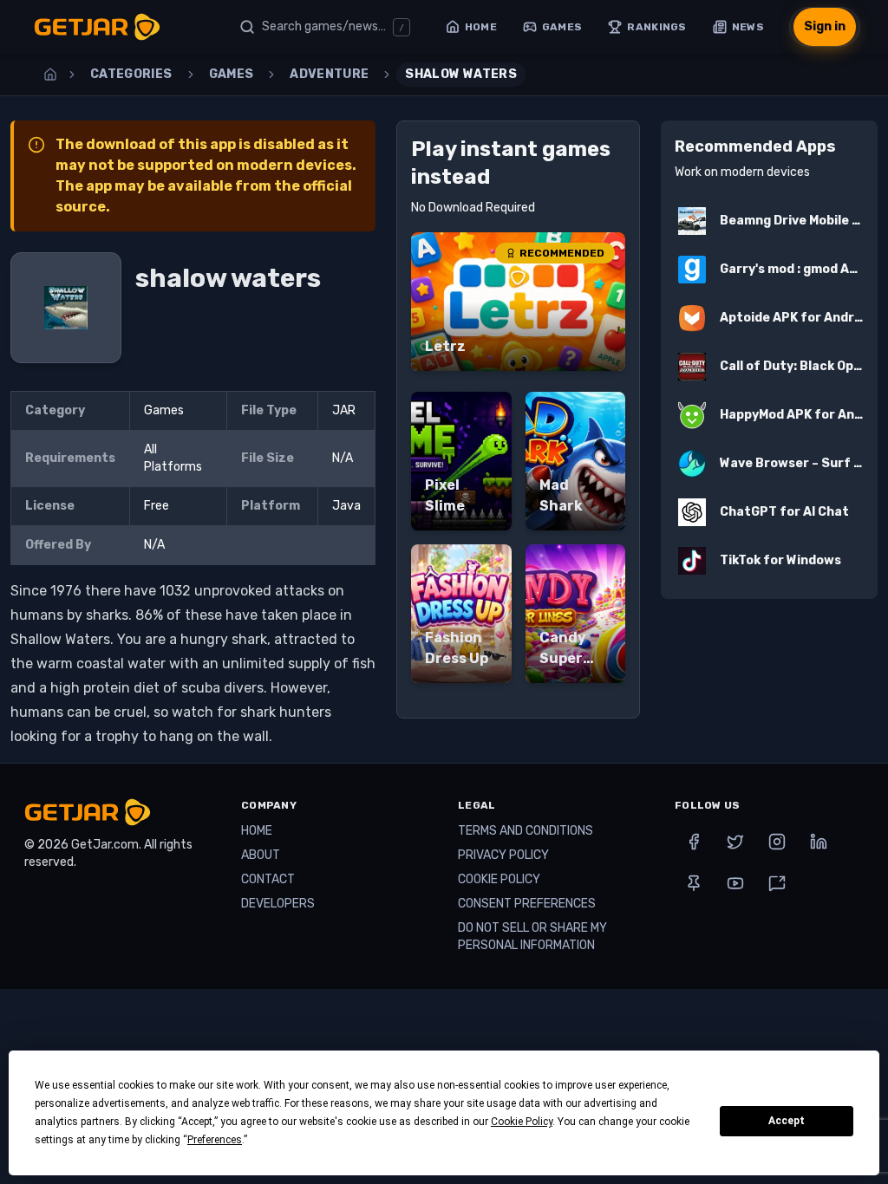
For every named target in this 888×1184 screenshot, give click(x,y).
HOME (256, 830)
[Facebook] (694, 842)
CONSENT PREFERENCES (527, 903)
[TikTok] (777, 883)
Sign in (825, 26)
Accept (786, 1121)
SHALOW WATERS (461, 74)
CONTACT (268, 879)
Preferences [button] (214, 1140)
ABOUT (260, 855)
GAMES (231, 74)
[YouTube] (735, 883)
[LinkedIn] (819, 842)
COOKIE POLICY (499, 879)
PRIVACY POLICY (503, 855)
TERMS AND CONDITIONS (525, 830)
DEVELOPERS (278, 903)
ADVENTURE (329, 74)
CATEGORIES (131, 74)
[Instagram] (777, 842)
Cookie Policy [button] (521, 1122)
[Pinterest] (694, 883)
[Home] (50, 74)
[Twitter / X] (735, 842)
